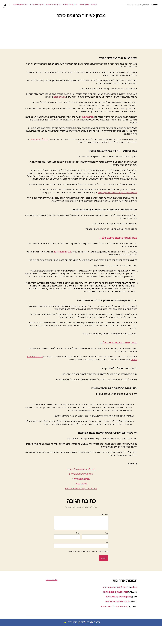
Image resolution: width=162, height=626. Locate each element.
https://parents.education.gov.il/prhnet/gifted (117, 192)
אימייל (77, 533)
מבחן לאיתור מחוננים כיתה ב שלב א (118, 237)
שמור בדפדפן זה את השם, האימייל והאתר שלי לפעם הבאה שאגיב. (87, 551)
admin (134, 587)
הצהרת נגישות (51, 580)
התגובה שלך (104, 514)
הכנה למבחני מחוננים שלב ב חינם (81, 469)
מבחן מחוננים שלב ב (37, 5)
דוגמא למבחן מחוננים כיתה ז (115, 587)
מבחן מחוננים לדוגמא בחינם (118, 597)
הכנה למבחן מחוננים (20, 5)
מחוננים (154, 5)
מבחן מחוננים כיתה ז (81, 479)
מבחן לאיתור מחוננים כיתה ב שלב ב (118, 342)
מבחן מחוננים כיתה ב (70, 5)
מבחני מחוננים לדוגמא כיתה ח (114, 606)
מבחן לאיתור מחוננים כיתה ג (81, 474)
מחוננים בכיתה (81, 484)
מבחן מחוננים (84, 5)
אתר (106, 542)
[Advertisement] (81, 34)
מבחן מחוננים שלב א (53, 5)
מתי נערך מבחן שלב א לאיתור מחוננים (81, 489)
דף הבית (94, 5)
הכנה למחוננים (59, 97)
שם (106, 533)
